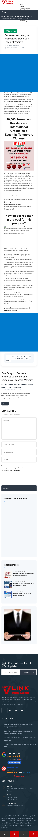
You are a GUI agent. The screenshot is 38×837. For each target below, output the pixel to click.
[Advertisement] (19, 73)
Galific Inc (4, 828)
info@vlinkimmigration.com (14, 307)
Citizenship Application (25, 8)
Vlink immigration (14, 753)
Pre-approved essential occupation (12, 204)
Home (21, 4)
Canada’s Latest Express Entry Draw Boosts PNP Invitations (20, 739)
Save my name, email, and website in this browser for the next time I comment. (17, 469)
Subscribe (25, 672)
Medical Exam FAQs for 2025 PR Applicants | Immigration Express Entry (18, 725)
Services (22, 6)
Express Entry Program (25, 10)
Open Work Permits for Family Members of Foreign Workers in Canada (18, 732)
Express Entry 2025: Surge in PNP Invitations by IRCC (20, 745)
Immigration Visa (12, 48)
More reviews (19, 776)
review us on (13, 762)
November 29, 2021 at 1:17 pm (11, 390)
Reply (5, 404)
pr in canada (19, 358)
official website (28, 280)
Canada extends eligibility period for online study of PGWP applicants (17, 385)
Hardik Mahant (12, 767)
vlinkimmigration (14, 46)
